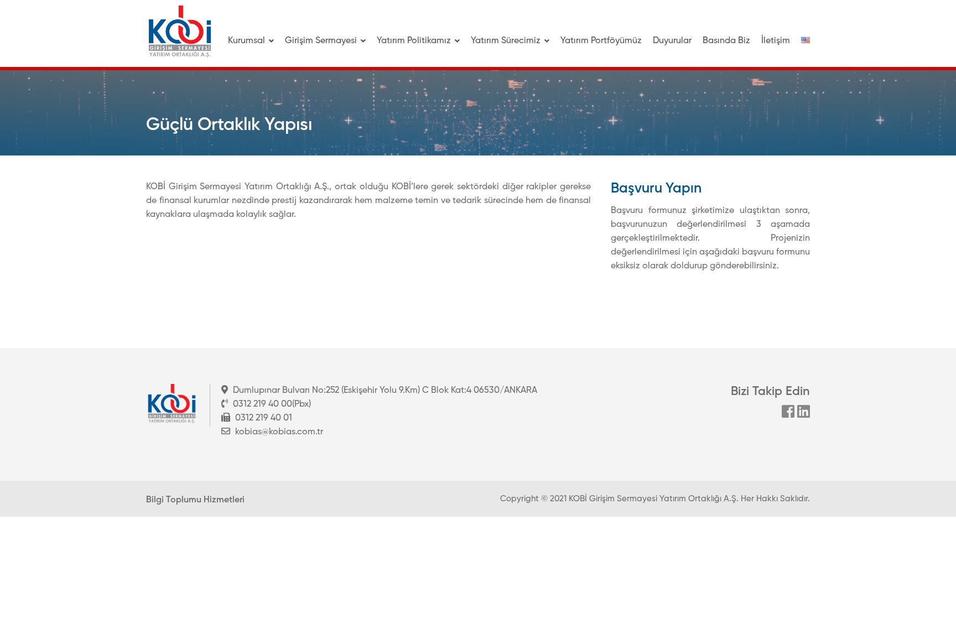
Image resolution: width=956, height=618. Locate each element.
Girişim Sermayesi (321, 41)
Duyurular (672, 41)
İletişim (775, 41)
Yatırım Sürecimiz (506, 41)
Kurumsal (246, 41)
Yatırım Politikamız (414, 41)
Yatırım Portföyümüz (601, 41)
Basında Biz (726, 41)
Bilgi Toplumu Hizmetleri (195, 500)
